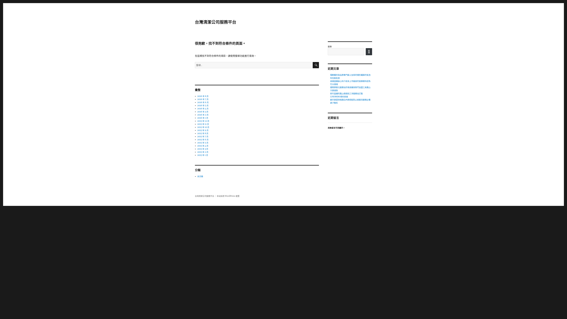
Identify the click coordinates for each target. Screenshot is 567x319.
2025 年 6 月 (202, 139)
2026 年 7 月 (202, 99)
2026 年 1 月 (202, 118)
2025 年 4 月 (202, 146)
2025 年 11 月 (203, 124)
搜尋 (330, 46)
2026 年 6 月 (203, 102)
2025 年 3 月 (202, 149)
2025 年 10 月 (203, 127)
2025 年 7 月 (202, 136)
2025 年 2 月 (202, 152)
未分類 (200, 176)
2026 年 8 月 (202, 96)
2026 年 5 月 (202, 105)
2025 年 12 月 (203, 121)
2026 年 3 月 (202, 111)
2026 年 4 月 (202, 108)
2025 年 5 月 (202, 142)
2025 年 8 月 (202, 133)
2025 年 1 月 (202, 155)
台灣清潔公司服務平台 (215, 22)
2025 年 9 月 (202, 130)
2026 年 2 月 (202, 115)
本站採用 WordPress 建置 (228, 196)
